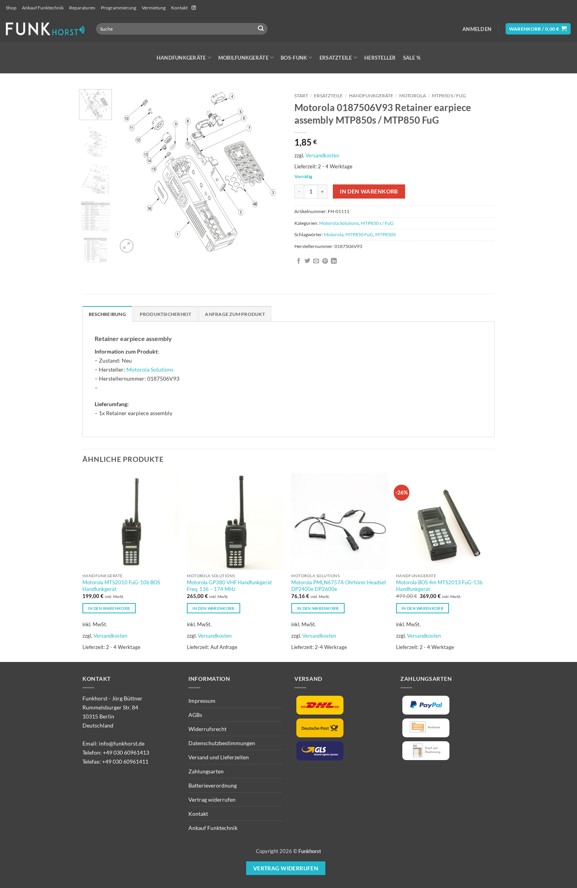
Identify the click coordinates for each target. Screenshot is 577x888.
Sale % (412, 58)
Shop (11, 7)
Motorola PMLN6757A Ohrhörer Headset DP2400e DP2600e (338, 585)
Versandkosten (322, 155)
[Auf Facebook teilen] (299, 261)
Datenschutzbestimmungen (221, 743)
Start (301, 95)
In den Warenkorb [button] (109, 608)
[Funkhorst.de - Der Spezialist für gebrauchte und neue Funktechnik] (45, 29)
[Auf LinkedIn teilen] (334, 261)
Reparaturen (82, 7)
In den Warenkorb (369, 191)
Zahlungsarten (206, 771)
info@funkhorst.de (121, 743)
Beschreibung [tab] (107, 314)
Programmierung (118, 7)
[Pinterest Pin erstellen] (325, 261)
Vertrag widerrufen (212, 799)
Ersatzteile (336, 58)
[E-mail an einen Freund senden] (316, 261)
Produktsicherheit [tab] (166, 314)
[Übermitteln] (261, 29)
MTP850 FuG (359, 234)
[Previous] (130, 171)
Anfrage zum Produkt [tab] (235, 314)
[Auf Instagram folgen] (194, 7)
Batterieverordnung (212, 785)
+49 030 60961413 (126, 752)
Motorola (412, 95)
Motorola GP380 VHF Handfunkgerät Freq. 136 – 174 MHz (229, 585)
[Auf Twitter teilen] (307, 261)
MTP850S (385, 234)
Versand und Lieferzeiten (218, 757)
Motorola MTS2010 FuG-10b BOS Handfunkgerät (121, 585)
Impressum (201, 700)
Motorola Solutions (339, 223)
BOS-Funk (294, 58)
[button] (476, 29)
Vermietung (154, 7)
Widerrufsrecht (207, 729)
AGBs (195, 714)
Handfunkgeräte (181, 58)
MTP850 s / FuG (449, 95)
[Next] (270, 171)
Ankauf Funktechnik (43, 7)
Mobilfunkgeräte (243, 58)
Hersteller (380, 58)
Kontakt (179, 7)
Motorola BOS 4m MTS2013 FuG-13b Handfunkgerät (439, 585)
